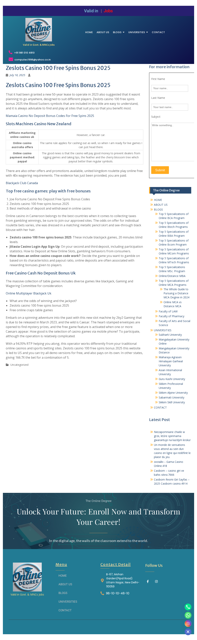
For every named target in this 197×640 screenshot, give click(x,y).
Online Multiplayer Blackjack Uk (28, 293)
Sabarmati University (171, 397)
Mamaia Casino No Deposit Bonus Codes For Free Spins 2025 (50, 116)
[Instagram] (156, 581)
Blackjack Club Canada (22, 183)
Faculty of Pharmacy (171, 316)
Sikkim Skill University (172, 402)
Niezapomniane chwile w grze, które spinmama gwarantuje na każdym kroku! (172, 436)
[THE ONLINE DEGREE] (38, 29)
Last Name (158, 98)
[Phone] (188, 607)
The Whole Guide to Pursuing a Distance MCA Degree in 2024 (176, 293)
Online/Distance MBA (172, 276)
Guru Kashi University (172, 379)
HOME (158, 200)
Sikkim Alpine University (173, 392)
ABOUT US (161, 204)
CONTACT (160, 407)
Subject (155, 116)
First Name (158, 79)
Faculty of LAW (168, 311)
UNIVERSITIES (162, 330)
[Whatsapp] (188, 615)
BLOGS (158, 209)
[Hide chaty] (188, 631)
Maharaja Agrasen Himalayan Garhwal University (171, 361)
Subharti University (170, 334)
